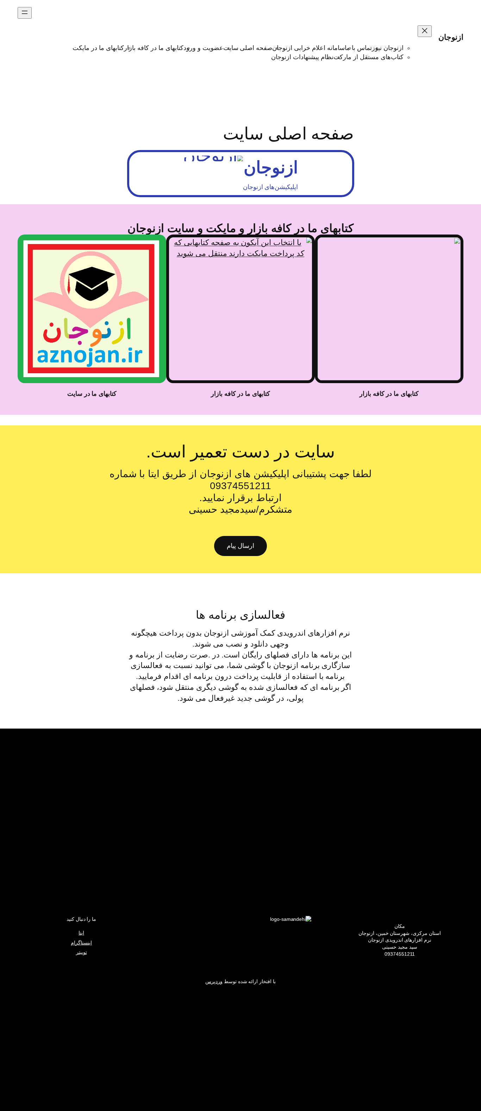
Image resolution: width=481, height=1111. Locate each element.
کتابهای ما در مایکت (98, 47)
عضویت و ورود (203, 47)
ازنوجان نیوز (388, 47)
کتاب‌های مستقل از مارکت (368, 57)
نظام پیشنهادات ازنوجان (302, 57)
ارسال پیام (240, 545)
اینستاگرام (81, 942)
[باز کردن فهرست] (25, 13)
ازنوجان (450, 37)
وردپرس (214, 981)
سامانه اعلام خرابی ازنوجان (308, 47)
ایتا (81, 933)
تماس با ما (358, 47)
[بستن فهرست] (425, 31)
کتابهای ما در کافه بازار (153, 47)
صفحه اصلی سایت (248, 47)
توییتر (81, 952)
